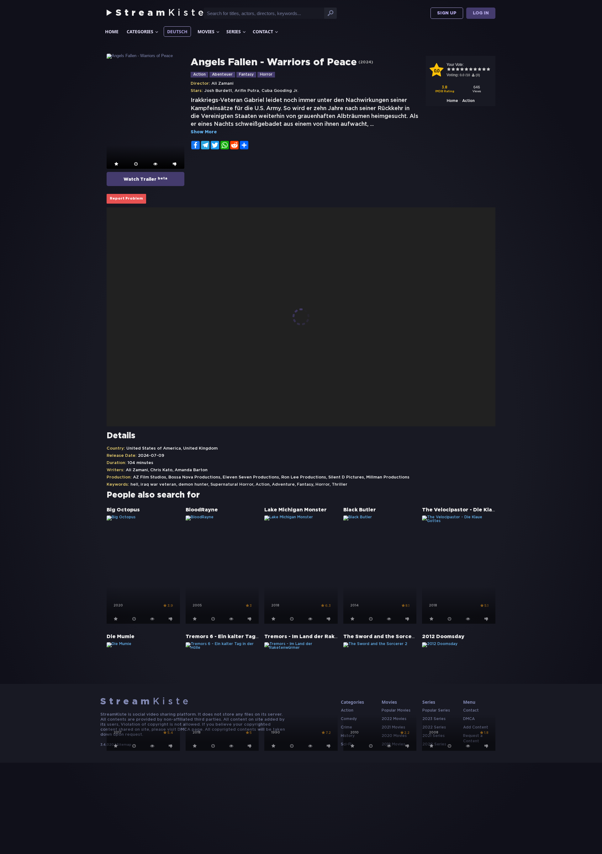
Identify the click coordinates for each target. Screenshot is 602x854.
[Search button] (330, 13)
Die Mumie (121, 636)
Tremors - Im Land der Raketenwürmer (316, 636)
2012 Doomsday (443, 636)
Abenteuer (222, 74)
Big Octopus (123, 510)
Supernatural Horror (231, 484)
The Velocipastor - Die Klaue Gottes (470, 510)
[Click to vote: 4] (462, 70)
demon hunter (193, 484)
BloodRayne (202, 510)
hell (134, 484)
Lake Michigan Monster (295, 510)
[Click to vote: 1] (448, 70)
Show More (204, 132)
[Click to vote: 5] (466, 70)
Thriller (339, 484)
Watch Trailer (145, 179)
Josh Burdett (218, 91)
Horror (266, 74)
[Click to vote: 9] (484, 70)
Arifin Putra (247, 91)
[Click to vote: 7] (475, 70)
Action (468, 101)
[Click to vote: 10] (488, 70)
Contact (263, 32)
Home (112, 32)
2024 (365, 62)
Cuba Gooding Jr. (279, 91)
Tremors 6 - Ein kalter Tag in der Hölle (237, 636)
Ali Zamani (222, 83)
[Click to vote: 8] (479, 70)
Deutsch (177, 32)
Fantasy (246, 74)
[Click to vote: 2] (453, 70)
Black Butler (359, 510)
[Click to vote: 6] (470, 70)
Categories (140, 32)
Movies (206, 32)
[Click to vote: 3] (457, 70)
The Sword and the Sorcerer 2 (384, 636)
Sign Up (447, 13)
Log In (481, 13)
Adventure (283, 484)
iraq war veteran (158, 484)
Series (233, 32)
